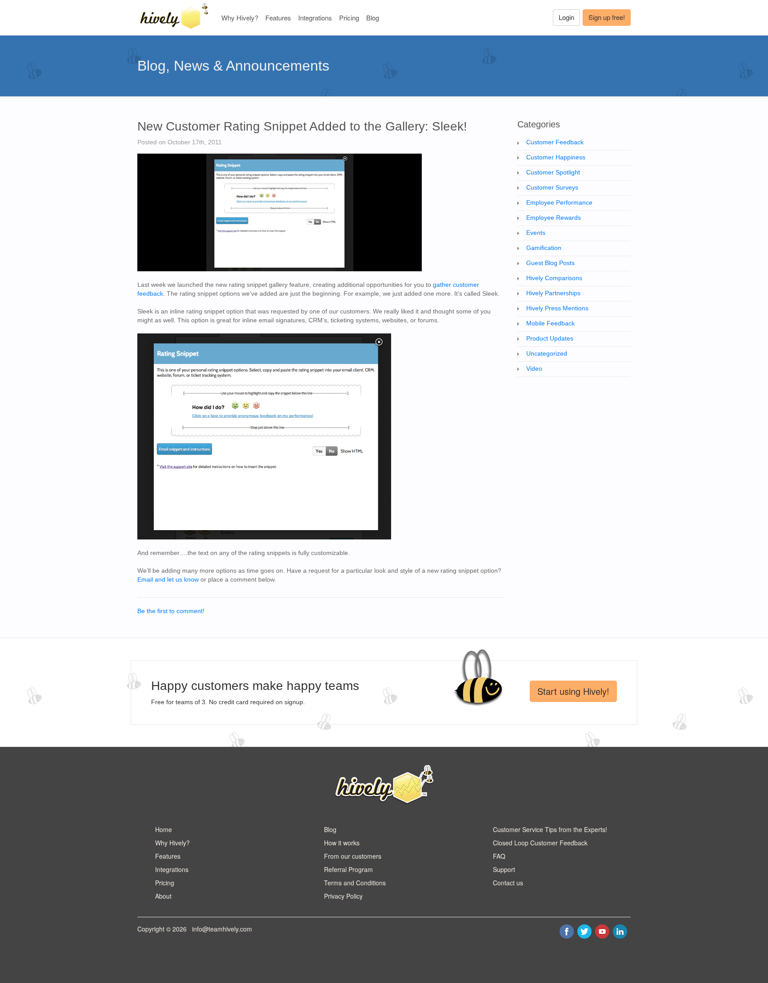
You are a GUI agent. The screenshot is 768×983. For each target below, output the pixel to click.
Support (504, 869)
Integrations (315, 17)
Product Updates (549, 338)
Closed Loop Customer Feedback (540, 842)
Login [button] (566, 17)
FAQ (499, 856)
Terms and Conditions (355, 882)
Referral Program (348, 869)
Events (535, 232)
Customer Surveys (552, 187)
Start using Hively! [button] (573, 691)
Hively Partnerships (553, 293)
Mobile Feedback (550, 323)
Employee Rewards (553, 217)
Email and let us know (168, 579)
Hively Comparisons (554, 277)
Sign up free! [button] (606, 17)
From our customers (352, 856)
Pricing (349, 17)
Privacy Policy (343, 896)
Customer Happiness (555, 157)
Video (534, 368)
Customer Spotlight (553, 172)
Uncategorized (546, 353)
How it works (342, 842)
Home (163, 829)
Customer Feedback (555, 142)
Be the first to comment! (170, 610)
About (163, 896)
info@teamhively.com (222, 928)
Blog (372, 17)
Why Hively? (239, 17)
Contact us (508, 882)
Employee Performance (559, 202)
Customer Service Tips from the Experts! (550, 829)
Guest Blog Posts (550, 262)
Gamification (543, 247)
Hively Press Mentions (557, 308)
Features (278, 17)
